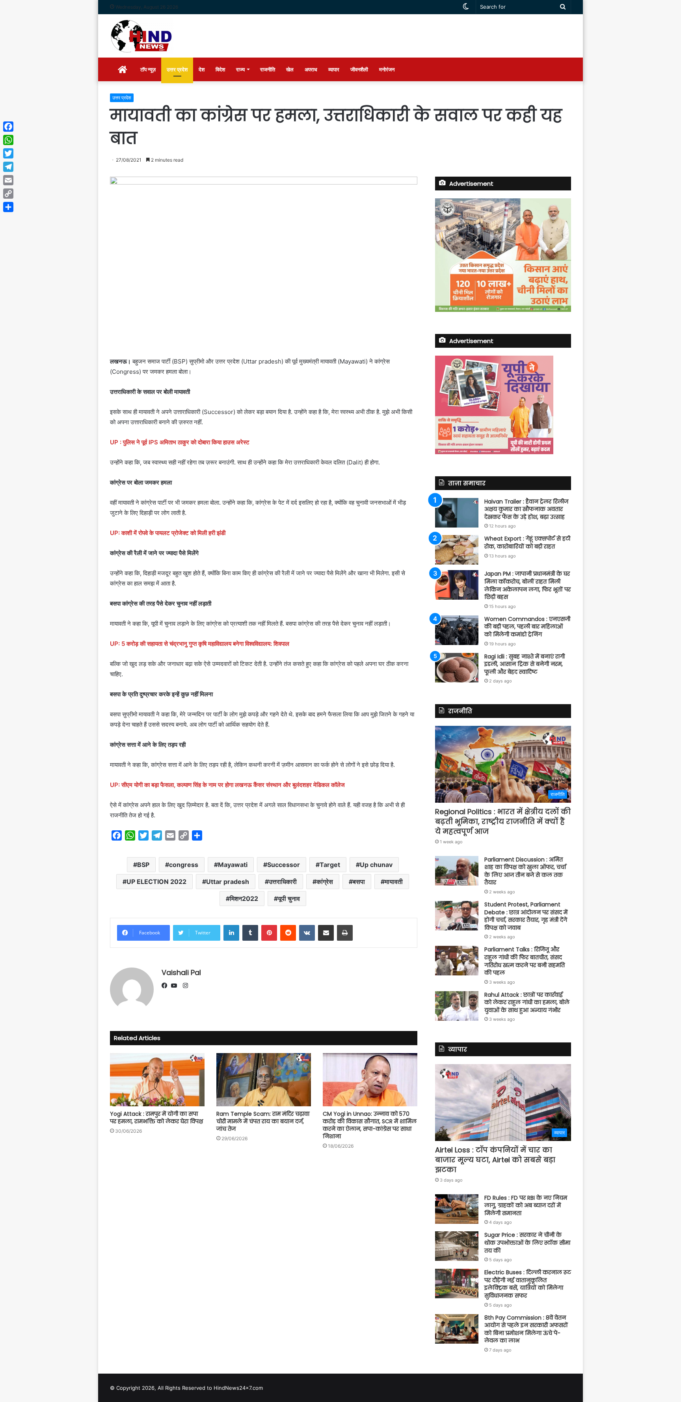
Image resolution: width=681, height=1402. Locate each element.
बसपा (359, 882)
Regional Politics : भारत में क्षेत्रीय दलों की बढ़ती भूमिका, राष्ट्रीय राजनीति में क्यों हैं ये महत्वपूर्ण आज (503, 821)
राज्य (240, 69)
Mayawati (232, 865)
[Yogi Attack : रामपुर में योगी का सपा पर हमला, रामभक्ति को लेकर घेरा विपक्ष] (157, 1079)
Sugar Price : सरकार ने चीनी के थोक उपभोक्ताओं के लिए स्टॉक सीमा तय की (527, 1242)
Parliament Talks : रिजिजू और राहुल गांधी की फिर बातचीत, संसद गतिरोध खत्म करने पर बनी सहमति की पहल (524, 961)
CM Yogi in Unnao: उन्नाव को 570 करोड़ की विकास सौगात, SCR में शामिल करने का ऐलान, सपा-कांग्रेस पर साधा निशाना (370, 1125)
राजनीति (267, 69)
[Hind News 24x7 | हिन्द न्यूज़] (141, 36)
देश (202, 69)
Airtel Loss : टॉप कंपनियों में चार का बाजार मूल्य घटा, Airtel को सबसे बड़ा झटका (495, 1160)
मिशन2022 (244, 898)
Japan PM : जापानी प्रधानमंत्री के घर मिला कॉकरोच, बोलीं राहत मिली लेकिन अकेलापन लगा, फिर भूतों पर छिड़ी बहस (527, 585)
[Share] (8, 207)
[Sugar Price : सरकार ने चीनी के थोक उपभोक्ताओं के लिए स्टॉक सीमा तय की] (456, 1246)
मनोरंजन (386, 69)
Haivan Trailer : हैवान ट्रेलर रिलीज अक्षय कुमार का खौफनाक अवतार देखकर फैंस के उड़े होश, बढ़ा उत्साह (526, 509)
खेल (290, 69)
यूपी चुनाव (289, 898)
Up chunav (376, 865)
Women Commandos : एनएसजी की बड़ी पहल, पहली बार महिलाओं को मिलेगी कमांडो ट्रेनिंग (527, 626)
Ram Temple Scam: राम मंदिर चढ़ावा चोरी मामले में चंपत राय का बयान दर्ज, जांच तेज (262, 1121)
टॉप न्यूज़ (148, 69)
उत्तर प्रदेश (177, 69)
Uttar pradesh (227, 882)
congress (183, 865)
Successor (283, 865)
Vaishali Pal (181, 972)
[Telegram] (8, 166)
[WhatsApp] (8, 140)
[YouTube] (175, 986)
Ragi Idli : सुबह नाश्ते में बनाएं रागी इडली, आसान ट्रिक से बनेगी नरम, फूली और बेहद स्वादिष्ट (524, 664)
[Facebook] (166, 986)
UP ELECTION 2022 (156, 882)
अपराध (311, 69)
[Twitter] (8, 153)
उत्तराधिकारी (283, 882)
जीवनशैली (359, 69)
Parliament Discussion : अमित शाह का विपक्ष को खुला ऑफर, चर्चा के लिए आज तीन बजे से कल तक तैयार (525, 871)
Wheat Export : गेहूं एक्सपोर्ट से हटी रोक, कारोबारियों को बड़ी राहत (527, 542)
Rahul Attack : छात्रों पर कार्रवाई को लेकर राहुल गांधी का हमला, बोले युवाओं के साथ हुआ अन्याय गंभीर (526, 1002)
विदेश (220, 69)
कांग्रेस (324, 882)
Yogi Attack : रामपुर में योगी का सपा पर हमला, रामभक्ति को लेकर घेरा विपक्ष (156, 1117)
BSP (143, 865)
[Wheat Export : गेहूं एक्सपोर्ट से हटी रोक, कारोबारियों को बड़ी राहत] (456, 550)
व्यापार (333, 69)
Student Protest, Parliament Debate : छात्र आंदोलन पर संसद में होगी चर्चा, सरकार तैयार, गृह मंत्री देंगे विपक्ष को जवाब (526, 916)
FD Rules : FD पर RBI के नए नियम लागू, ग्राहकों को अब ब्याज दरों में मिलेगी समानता (525, 1205)
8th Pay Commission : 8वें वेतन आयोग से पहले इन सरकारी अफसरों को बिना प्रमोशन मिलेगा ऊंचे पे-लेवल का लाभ (526, 1329)
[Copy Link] (8, 193)
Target (330, 865)
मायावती (394, 882)
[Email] (8, 180)
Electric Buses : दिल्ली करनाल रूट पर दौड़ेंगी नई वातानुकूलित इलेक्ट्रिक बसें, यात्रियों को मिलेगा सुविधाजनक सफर (527, 1283)
